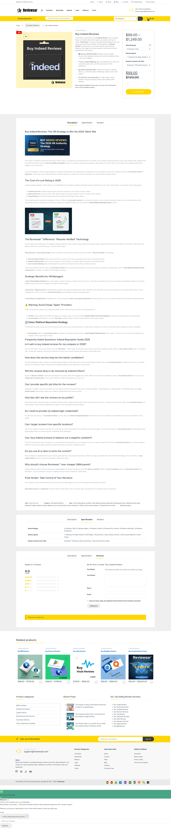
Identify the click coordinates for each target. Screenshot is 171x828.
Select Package (131, 45)
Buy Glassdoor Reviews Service (96, 333)
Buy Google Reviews (120, 704)
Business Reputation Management (112, 503)
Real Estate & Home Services (25, 716)
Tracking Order (137, 2)
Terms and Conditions (141, 762)
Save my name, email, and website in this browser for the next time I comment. (115, 601)
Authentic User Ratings (93, 503)
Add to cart (140, 92)
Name (89, 588)
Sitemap (106, 765)
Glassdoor (128, 505)
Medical (69, 10)
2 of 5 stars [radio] (115, 569)
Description (72, 123)
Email (89, 594)
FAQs (105, 759)
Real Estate (59, 10)
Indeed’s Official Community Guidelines (97, 316)
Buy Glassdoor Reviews (121, 721)
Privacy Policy (138, 759)
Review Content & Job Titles (135, 61)
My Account (151, 2)
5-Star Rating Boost (79, 503)
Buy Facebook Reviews (121, 707)
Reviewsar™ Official (78, 505)
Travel (94, 10)
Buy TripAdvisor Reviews (121, 716)
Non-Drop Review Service (62, 505)
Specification (87, 123)
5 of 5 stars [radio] (138, 569)
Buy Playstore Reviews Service (134, 268)
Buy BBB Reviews (119, 726)
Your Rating (91, 569)
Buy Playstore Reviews (121, 712)
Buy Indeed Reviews (120, 723)
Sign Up (148, 739)
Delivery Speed (131, 53)
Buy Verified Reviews (129, 503)
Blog (117, 2)
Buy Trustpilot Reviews (121, 709)
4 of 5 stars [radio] (131, 569)
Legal (77, 10)
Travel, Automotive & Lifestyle (25, 723)
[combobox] (59, 18)
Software (86, 10)
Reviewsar (61, 781)
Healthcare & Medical (79, 648)
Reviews (100, 123)
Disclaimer (137, 754)
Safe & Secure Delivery (91, 505)
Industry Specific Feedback (45, 505)
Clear (150, 45)
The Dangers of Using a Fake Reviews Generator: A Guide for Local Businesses (90, 706)
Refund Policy (138, 756)
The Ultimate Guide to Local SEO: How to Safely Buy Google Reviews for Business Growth (90, 725)
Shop (109, 2)
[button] (17, 30)
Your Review (91, 575)
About (101, 2)
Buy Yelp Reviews (119, 714)
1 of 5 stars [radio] (108, 569)
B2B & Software (21, 705)
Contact (126, 2)
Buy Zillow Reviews (120, 719)
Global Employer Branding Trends (100, 202)
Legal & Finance (21, 712)
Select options (40, 682)
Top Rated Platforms (32, 25)
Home (92, 2)
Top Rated (49, 10)
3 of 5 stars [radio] (123, 569)
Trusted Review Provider (107, 505)
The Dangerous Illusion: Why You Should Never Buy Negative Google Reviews (90, 715)
